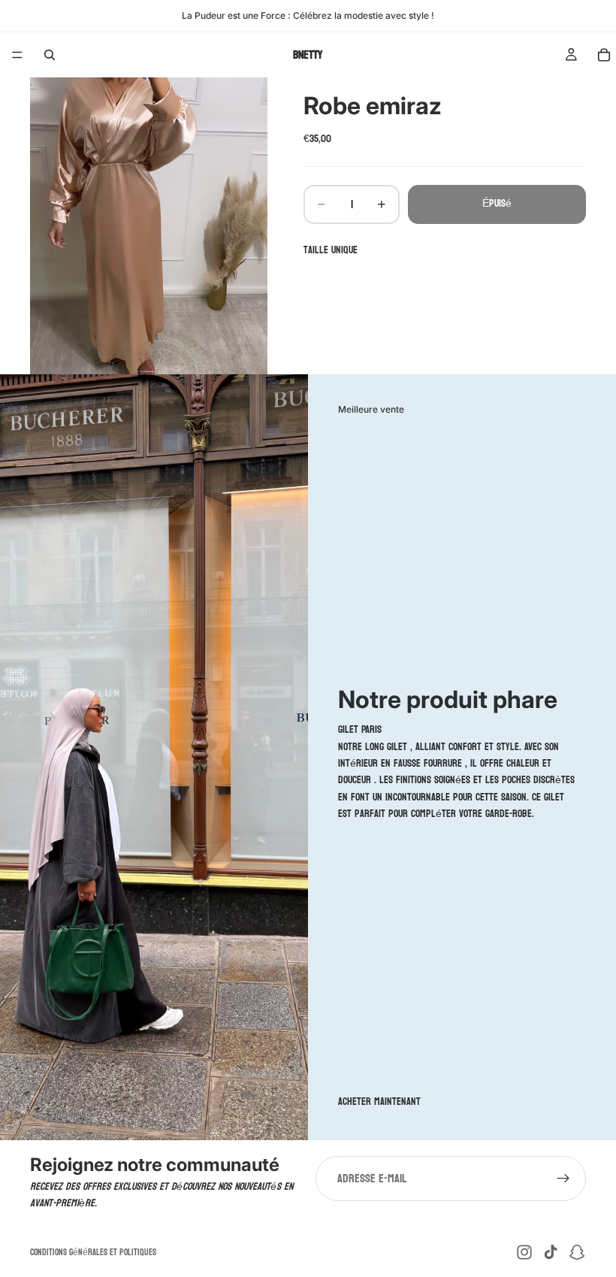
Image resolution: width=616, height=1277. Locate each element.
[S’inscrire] (563, 1178)
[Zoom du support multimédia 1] (148, 225)
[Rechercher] (49, 54)
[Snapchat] (577, 1252)
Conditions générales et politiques (93, 1252)
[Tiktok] (551, 1252)
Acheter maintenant (379, 1102)
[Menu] (17, 55)
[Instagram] (524, 1252)
